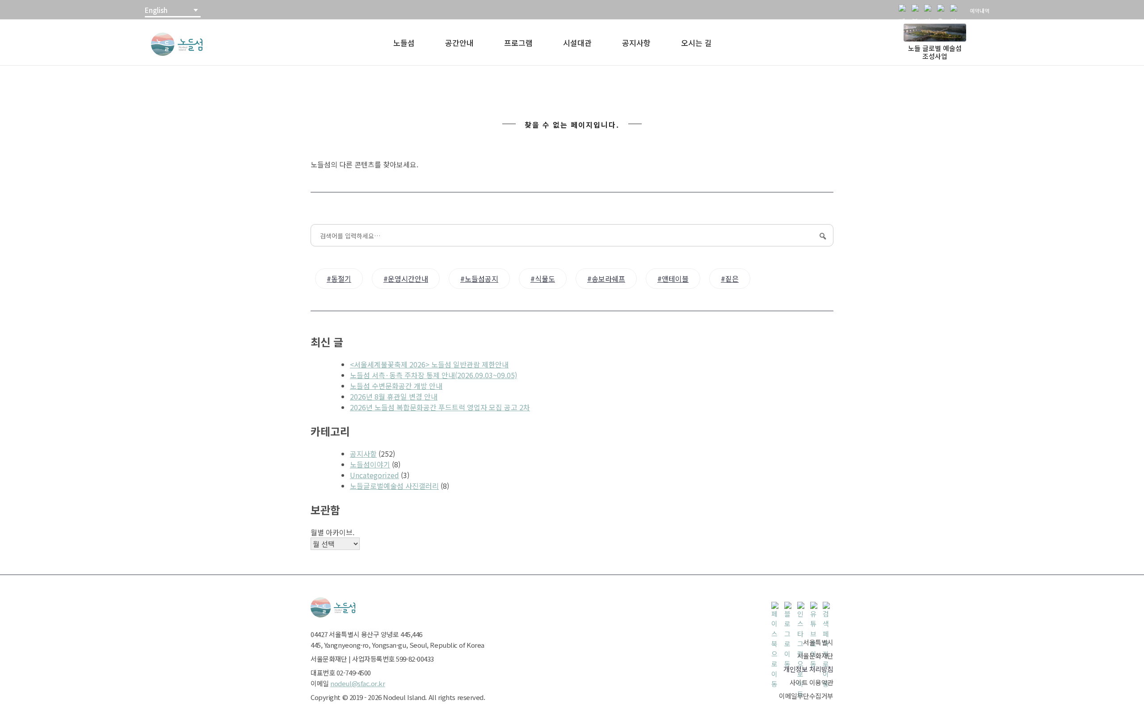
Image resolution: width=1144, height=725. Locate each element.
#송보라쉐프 (606, 278)
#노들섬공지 (479, 278)
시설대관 (577, 42)
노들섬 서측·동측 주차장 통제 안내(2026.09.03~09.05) (433, 375)
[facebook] (904, 9)
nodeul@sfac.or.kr (357, 683)
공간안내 (459, 42)
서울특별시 (818, 642)
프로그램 (518, 42)
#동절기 (339, 278)
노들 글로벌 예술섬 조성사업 (935, 51)
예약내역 (979, 10)
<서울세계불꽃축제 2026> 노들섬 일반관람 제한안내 (429, 364)
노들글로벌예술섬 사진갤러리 (394, 485)
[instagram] (929, 9)
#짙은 (730, 278)
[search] (955, 9)
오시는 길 (696, 42)
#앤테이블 (673, 278)
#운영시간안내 (405, 278)
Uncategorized (374, 475)
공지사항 (636, 42)
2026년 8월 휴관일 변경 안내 (393, 396)
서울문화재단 (815, 655)
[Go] (822, 236)
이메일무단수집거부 (806, 695)
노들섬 (404, 42)
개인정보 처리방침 (808, 669)
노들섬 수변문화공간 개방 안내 (396, 385)
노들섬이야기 (370, 464)
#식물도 (542, 278)
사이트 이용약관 (811, 682)
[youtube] (942, 9)
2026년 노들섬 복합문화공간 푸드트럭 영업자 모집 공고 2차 (440, 407)
